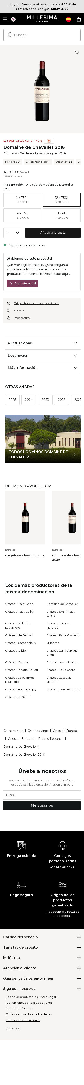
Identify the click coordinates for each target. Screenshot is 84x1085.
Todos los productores (22, 997)
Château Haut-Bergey (20, 689)
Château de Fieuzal (18, 635)
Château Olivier (16, 650)
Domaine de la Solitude (62, 662)
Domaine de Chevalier (62, 604)
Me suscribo (42, 805)
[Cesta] (78, 19)
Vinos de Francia (65, 731)
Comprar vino (13, 731)
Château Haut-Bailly (19, 611)
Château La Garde (18, 697)
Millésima (52, 642)
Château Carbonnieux (20, 642)
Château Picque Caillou (21, 670)
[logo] (42, 19)
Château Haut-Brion (19, 604)
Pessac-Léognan (46, 153)
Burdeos (26, 153)
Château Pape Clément (62, 635)
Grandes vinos (38, 731)
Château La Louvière (60, 670)
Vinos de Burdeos (21, 739)
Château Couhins (17, 662)
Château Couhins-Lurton (63, 689)
